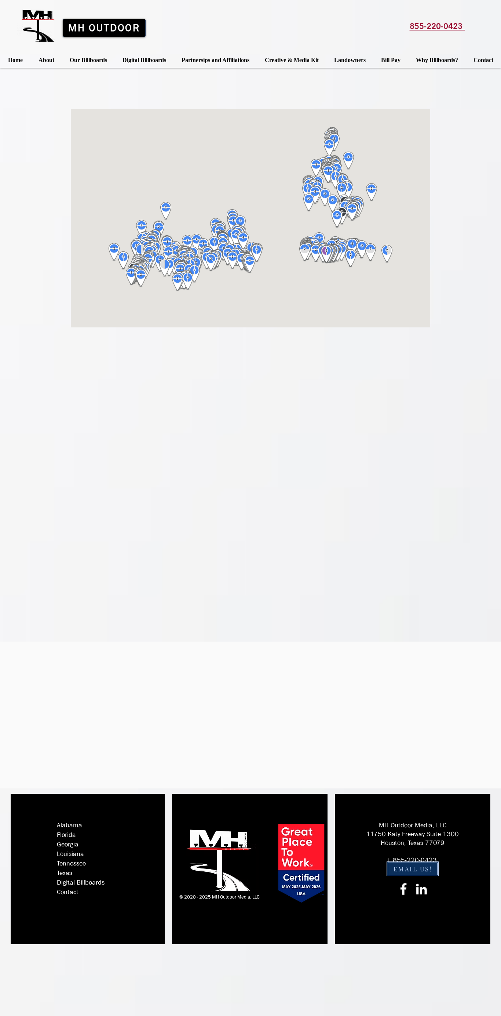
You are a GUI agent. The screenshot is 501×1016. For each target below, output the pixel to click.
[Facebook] (403, 889)
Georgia (67, 844)
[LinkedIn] (421, 889)
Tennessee (71, 863)
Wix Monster (229, 903)
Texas (64, 873)
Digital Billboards (81, 882)
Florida (66, 835)
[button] (88, 60)
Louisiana (70, 854)
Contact (67, 892)
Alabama (69, 825)
